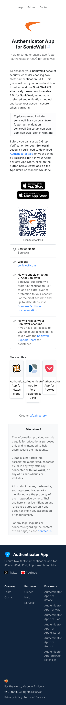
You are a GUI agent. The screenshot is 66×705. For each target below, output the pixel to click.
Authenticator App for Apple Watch (53, 628)
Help (20, 7)
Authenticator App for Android (53, 642)
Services (29, 602)
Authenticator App (21, 153)
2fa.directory (38, 415)
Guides (31, 7)
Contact (44, 7)
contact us (44, 531)
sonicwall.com (27, 265)
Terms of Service (34, 697)
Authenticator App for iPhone (53, 596)
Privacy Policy (13, 697)
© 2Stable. (11, 691)
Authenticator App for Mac (53, 607)
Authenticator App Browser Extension (53, 655)
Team (7, 592)
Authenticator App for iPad (53, 617)
